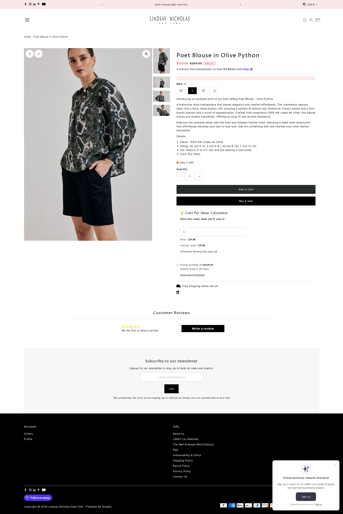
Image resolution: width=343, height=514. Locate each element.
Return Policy (181, 465)
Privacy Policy (182, 471)
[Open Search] (305, 20)
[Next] (241, 5)
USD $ (310, 4)
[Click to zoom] (146, 54)
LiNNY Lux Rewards (185, 438)
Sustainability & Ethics (187, 455)
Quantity (182, 169)
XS (182, 91)
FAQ (175, 449)
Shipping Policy (183, 460)
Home (27, 36)
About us (178, 433)
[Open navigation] (27, 20)
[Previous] (102, 5)
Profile (28, 438)
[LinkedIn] (34, 4)
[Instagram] (30, 4)
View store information (192, 275)
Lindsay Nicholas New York (65, 506)
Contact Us (180, 476)
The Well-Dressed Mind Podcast (193, 444)
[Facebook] (25, 4)
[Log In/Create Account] (310, 20)
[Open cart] (317, 20)
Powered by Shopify (99, 506)
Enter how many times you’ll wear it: (202, 219)
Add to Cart (245, 189)
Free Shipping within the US (200, 286)
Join (171, 388)
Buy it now (246, 200)
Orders (28, 433)
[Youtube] (43, 4)
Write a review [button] (203, 328)
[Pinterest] (38, 4)
